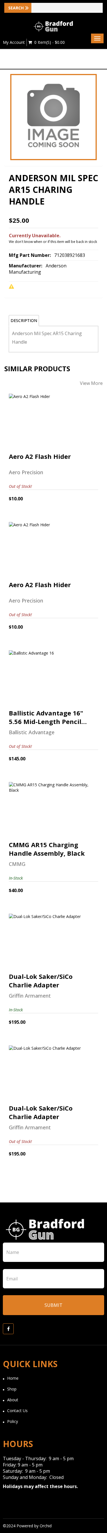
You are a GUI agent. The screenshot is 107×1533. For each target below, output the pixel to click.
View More (91, 383)
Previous (8, 122)
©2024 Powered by (21, 1525)
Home (13, 1378)
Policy (12, 1421)
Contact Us (17, 1410)
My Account (14, 42)
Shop (12, 1389)
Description (24, 320)
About (12, 1399)
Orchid (46, 1525)
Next (98, 122)
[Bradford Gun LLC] (53, 26)
